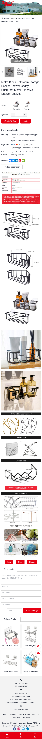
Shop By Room (24, 714)
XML (37, 726)
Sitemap (32, 726)
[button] (39, 72)
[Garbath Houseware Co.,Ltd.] (7, 6)
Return (32, 562)
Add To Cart (11, 121)
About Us (35, 714)
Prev (9, 562)
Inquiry (25, 121)
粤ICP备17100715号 (19, 726)
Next (20, 562)
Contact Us (16, 718)
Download (26, 718)
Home (6, 18)
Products (14, 18)
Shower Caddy (24, 18)
